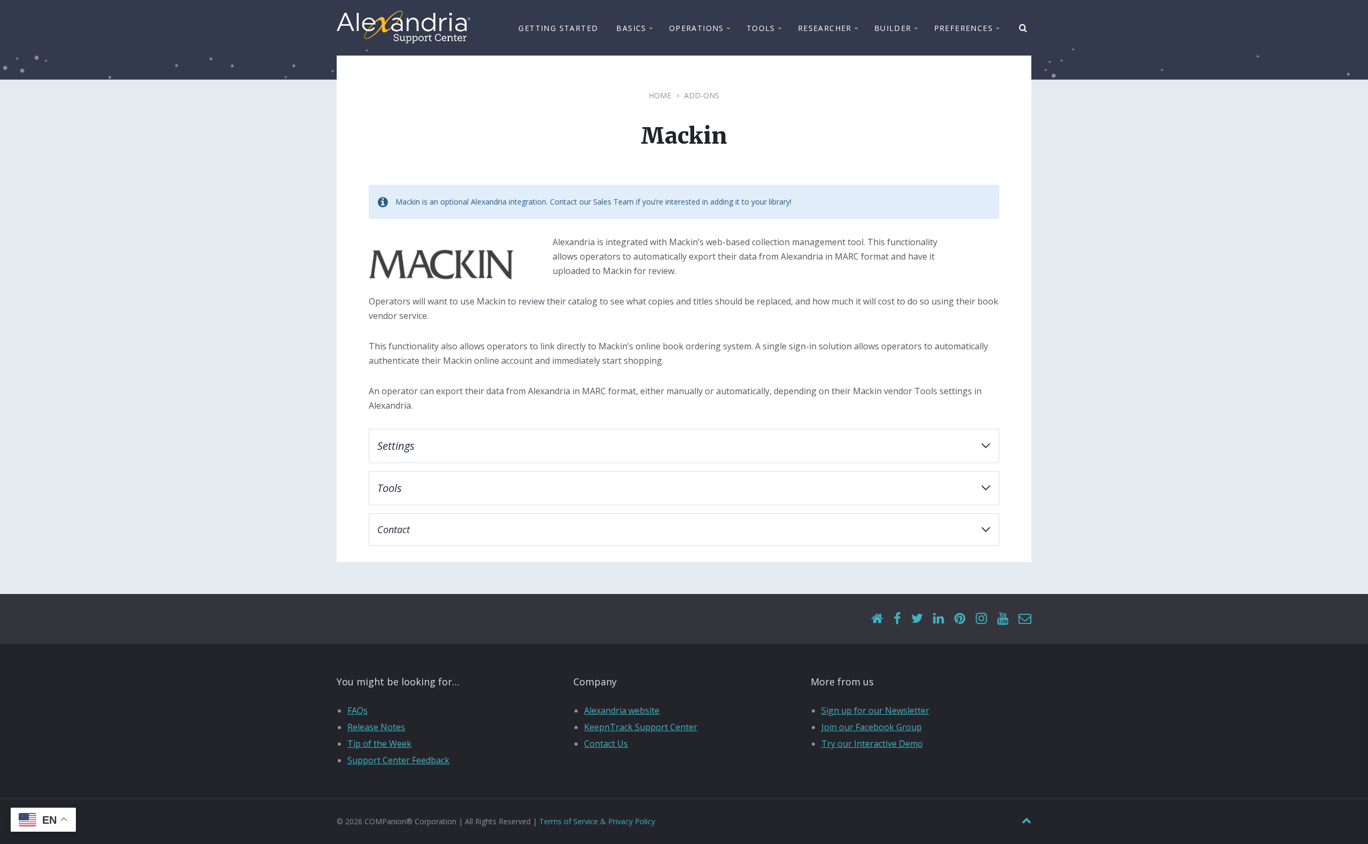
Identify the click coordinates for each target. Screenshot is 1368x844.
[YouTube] (1002, 619)
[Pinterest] (960, 619)
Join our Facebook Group (871, 727)
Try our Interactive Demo (872, 743)
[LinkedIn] (938, 619)
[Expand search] (1023, 28)
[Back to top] (1026, 820)
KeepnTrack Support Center (640, 727)
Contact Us (606, 743)
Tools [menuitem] (761, 28)
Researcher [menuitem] (825, 28)
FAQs (357, 710)
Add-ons (701, 95)
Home (660, 95)
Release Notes (376, 727)
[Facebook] (897, 619)
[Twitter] (917, 619)
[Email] (1025, 619)
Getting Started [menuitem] (558, 28)
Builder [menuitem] (893, 28)
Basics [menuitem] (631, 28)
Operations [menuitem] (696, 28)
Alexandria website (621, 710)
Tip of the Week (379, 743)
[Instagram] (981, 619)
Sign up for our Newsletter (875, 710)
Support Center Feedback (398, 760)
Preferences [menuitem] (963, 28)
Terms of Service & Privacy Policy (597, 821)
